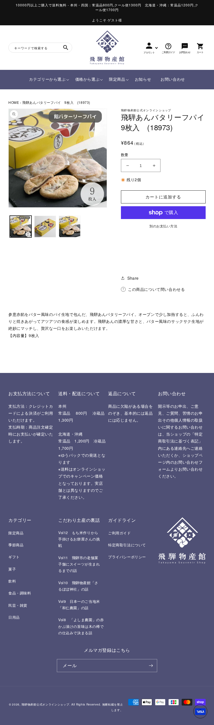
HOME (13, 102)
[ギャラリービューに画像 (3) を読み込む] (70, 226)
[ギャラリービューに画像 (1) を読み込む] (20, 226)
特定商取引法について (127, 544)
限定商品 (15, 532)
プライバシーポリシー (127, 556)
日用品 (14, 617)
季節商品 (15, 544)
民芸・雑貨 (17, 605)
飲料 (12, 581)
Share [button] (133, 278)
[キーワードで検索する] (66, 47)
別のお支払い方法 (163, 225)
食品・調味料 (19, 593)
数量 (124, 154)
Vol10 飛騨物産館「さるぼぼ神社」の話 (78, 586)
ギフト (14, 556)
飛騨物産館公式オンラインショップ (45, 704)
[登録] (151, 665)
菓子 (12, 569)
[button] (47, 79)
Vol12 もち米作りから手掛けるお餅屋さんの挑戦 (79, 539)
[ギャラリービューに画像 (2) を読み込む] (45, 226)
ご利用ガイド (119, 532)
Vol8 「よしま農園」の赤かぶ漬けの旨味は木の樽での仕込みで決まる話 (81, 626)
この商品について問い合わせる (156, 289)
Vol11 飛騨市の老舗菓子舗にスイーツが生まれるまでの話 (79, 564)
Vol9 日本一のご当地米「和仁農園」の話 (79, 604)
